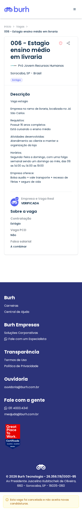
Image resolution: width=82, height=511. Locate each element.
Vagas (20, 26)
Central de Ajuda (16, 312)
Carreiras (11, 305)
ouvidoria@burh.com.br (21, 387)
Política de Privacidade (21, 366)
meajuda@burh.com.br (21, 414)
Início (7, 26)
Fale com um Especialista (27, 339)
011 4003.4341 (18, 408)
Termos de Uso (15, 360)
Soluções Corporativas (21, 333)
